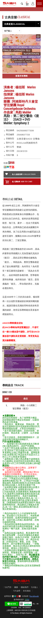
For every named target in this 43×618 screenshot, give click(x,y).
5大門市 (8, 587)
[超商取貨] (16, 596)
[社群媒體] (33, 596)
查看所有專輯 (21, 76)
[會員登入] (33, 3)
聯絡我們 (24, 587)
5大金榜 (16, 591)
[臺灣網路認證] (26, 599)
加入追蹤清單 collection (24, 174)
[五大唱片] (21, 581)
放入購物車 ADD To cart (22, 182)
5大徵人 (34, 587)
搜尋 (22, 3)
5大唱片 (9, 4)
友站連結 (27, 591)
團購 (16, 587)
